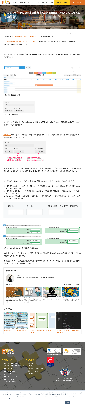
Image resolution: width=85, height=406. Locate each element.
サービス (15, 2)
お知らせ (30, 366)
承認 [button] (68, 402)
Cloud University (10, 382)
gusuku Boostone (10, 374)
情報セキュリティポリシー (35, 368)
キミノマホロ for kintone (12, 363)
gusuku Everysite (10, 376)
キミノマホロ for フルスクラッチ (14, 366)
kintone (21, 296)
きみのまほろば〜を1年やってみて (51, 299)
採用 (43, 2)
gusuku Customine (11, 368)
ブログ (38, 2)
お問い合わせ (77, 2)
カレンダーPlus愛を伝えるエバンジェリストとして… (21, 42)
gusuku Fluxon (9, 379)
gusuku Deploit (10, 371)
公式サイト (7, 135)
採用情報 (30, 374)
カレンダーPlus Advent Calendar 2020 (26, 37)
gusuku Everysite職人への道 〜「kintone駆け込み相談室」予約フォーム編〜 (14, 300)
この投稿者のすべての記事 (72, 284)
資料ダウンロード (62, 2)
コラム (33, 2)
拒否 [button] (73, 402)
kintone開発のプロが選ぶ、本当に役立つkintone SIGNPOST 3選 (70, 299)
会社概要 (30, 363)
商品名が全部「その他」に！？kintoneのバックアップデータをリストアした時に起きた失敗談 (33, 300)
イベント (26, 2)
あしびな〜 (49, 2)
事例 (21, 2)
